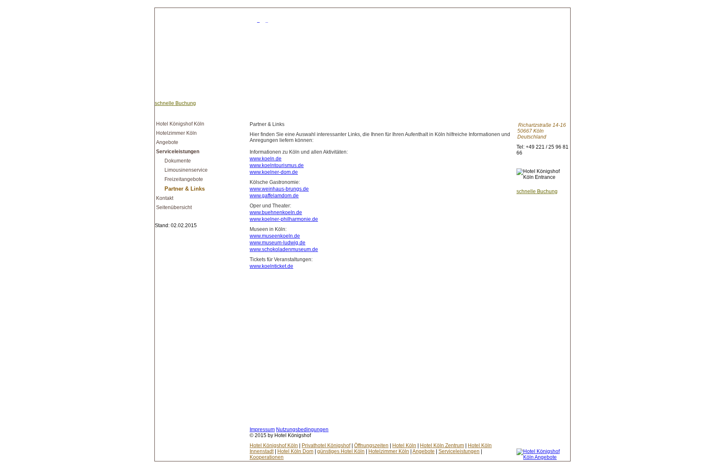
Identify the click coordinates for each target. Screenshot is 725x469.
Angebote (167, 142)
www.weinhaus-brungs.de (279, 189)
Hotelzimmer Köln (176, 133)
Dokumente (177, 161)
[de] (261, 20)
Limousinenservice (186, 170)
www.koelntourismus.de (277, 165)
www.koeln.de (266, 159)
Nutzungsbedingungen (302, 429)
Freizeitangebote (183, 179)
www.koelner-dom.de (274, 172)
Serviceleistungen (177, 152)
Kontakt (164, 198)
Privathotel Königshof (326, 445)
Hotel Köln (404, 445)
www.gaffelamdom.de (274, 196)
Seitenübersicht (174, 207)
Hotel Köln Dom (295, 451)
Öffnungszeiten (371, 445)
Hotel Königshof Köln (180, 124)
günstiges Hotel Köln (341, 451)
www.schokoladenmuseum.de (284, 249)
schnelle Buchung (175, 103)
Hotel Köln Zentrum (442, 445)
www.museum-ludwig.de (277, 243)
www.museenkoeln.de (275, 236)
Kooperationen (267, 457)
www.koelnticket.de (271, 266)
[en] (269, 20)
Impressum (262, 429)
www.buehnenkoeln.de (276, 212)
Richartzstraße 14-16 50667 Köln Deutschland (541, 131)
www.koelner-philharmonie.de (284, 219)
